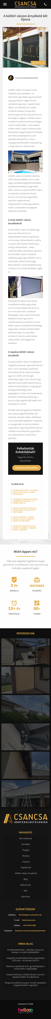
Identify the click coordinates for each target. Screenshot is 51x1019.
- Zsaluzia (25, 861)
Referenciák (25, 884)
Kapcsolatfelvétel (26, 467)
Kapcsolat (25, 896)
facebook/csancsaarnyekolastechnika (30, 931)
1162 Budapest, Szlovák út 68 (30, 915)
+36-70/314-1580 (29, 925)
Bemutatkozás (25, 838)
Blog (26, 879)
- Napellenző (25, 867)
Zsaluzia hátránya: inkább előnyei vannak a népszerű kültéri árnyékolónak (23, 519)
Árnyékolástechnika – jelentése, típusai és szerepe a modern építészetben (26, 492)
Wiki (25, 890)
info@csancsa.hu (28, 920)
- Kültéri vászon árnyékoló (25, 873)
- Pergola (25, 850)
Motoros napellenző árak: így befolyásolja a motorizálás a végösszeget (24, 510)
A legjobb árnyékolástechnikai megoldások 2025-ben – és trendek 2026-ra (25, 501)
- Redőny (25, 855)
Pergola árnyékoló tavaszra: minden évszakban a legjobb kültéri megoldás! (24, 528)
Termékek (25, 844)
